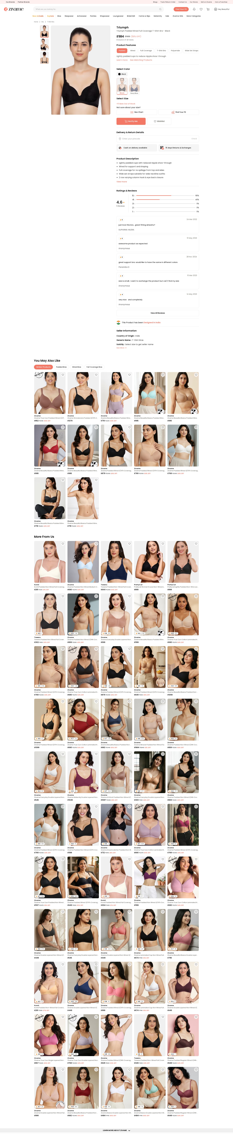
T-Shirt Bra (50, 22)
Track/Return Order (167, 2)
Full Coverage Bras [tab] (94, 367)
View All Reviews (158, 313)
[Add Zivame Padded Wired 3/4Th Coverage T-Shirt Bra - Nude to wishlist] (163, 427)
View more (121, 181)
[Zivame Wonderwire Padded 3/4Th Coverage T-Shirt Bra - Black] (83, 393)
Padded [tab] (122, 50)
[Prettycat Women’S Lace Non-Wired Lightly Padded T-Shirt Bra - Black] (149, 562)
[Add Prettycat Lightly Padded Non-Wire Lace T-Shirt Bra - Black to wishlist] (196, 544)
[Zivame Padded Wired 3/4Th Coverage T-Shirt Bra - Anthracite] (116, 445)
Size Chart (138, 112)
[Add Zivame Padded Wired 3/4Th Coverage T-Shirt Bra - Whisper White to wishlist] (196, 427)
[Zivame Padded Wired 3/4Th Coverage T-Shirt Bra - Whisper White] (183, 445)
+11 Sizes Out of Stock (125, 104)
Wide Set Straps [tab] (191, 50)
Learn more (122, 60)
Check (194, 138)
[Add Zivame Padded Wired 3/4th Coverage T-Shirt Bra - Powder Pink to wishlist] (129, 1017)
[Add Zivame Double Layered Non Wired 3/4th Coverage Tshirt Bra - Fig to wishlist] (196, 964)
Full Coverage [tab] (146, 50)
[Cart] (208, 9)
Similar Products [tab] (43, 367)
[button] (160, 9)
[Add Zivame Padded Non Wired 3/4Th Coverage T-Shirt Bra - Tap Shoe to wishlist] (96, 806)
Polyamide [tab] (175, 50)
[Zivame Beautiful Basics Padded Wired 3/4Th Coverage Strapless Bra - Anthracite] (50, 498)
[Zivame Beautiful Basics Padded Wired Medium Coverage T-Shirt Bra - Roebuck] (183, 393)
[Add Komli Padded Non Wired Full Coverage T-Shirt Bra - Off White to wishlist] (63, 544)
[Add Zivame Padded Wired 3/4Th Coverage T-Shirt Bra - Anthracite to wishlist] (129, 427)
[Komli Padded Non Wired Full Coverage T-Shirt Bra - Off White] (50, 562)
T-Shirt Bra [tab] (161, 50)
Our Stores (194, 2)
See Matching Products (141, 60)
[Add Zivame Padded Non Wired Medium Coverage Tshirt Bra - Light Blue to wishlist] (96, 544)
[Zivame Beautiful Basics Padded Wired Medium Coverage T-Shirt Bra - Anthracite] (83, 445)
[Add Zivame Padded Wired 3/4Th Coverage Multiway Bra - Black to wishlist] (96, 859)
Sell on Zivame (206, 2)
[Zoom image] (80, 70)
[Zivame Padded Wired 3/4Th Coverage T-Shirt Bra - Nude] (149, 445)
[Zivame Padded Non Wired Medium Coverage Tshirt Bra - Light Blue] (83, 562)
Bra (43, 22)
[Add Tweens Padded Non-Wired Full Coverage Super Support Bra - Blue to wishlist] (129, 544)
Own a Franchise (221, 2)
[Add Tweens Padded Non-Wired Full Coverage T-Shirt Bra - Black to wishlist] (163, 1017)
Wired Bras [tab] (76, 367)
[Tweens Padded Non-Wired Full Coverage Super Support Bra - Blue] (116, 562)
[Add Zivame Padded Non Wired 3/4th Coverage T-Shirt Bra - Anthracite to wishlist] (196, 754)
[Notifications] (194, 9)
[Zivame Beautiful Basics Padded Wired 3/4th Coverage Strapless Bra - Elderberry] (116, 393)
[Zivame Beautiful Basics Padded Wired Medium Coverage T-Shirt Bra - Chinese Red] (50, 445)
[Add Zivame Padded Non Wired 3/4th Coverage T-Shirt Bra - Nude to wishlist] (96, 596)
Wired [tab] (132, 50)
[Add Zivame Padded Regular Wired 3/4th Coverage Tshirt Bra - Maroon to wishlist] (163, 1122)
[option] (44, 31)
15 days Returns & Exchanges (178, 148)
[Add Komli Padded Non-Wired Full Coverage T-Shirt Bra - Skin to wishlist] (63, 964)
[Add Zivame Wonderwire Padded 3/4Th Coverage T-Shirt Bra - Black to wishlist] (96, 375)
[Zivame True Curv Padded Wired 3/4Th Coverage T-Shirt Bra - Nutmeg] (50, 393)
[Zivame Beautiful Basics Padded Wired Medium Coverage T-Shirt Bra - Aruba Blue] (149, 393)
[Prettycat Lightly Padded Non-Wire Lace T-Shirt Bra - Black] (183, 562)
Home (36, 22)
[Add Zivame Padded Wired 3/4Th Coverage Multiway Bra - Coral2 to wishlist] (129, 964)
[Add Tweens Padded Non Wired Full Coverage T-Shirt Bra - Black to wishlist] (63, 596)
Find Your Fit (180, 112)
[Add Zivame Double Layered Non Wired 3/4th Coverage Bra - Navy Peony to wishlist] (96, 964)
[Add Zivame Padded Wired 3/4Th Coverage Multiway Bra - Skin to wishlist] (163, 649)
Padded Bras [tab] (61, 367)
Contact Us (183, 2)
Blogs (155, 2)
